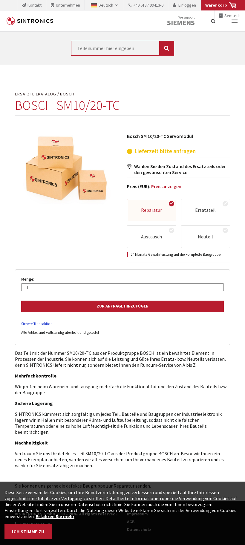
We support (181, 21)
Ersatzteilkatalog (35, 94)
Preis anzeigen (166, 186)
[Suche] (213, 20)
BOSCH (67, 94)
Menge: (27, 279)
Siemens (181, 22)
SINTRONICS (29, 20)
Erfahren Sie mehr (55, 516)
